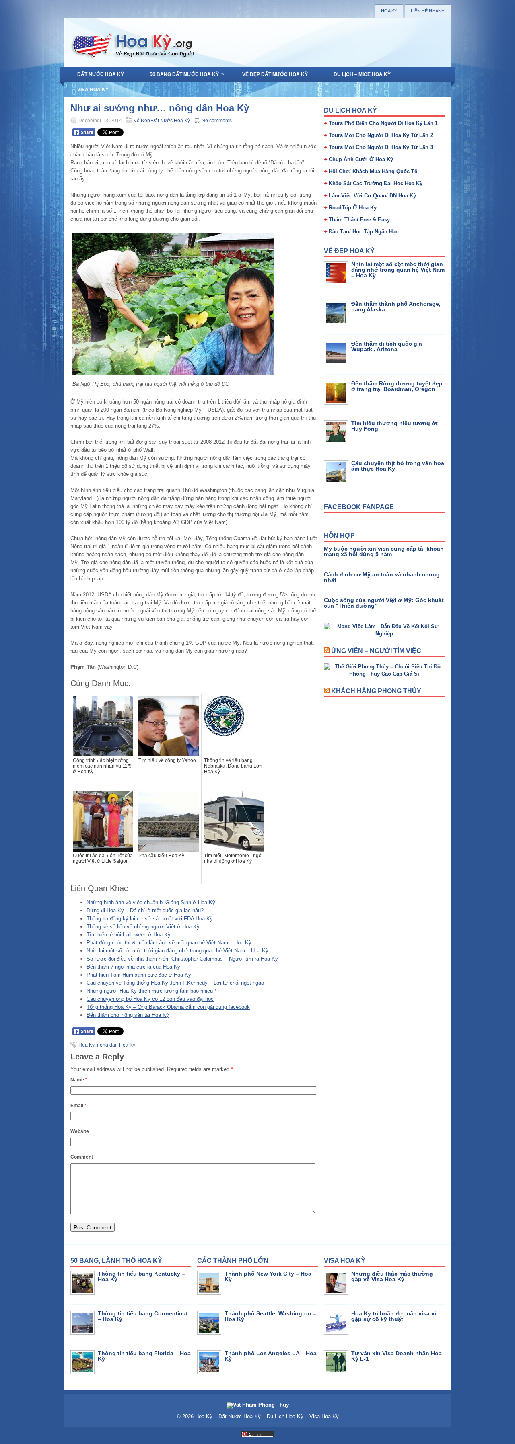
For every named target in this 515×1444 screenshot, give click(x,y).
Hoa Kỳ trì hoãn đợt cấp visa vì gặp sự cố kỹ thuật (393, 1316)
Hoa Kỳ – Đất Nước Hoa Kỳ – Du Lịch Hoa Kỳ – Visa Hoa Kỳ (267, 1416)
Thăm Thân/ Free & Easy (359, 220)
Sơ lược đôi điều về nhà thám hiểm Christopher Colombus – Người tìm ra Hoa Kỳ (182, 959)
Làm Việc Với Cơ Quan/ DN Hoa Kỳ (372, 196)
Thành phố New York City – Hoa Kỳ (268, 1276)
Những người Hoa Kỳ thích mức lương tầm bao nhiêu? (151, 991)
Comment (81, 1157)
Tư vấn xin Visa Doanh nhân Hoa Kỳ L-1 (396, 1356)
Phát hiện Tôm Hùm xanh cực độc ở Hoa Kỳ (139, 975)
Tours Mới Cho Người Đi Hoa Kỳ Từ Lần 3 (381, 147)
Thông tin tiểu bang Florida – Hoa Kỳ (144, 1356)
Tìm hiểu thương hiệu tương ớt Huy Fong (394, 426)
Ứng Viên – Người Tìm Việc (376, 650)
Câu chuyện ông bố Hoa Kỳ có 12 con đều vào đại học (150, 999)
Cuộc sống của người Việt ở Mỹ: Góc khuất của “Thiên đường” (384, 603)
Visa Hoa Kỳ (93, 89)
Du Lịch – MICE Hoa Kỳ (362, 74)
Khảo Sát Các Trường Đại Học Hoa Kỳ (375, 183)
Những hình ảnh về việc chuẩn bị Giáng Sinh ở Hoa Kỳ (151, 902)
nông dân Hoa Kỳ (116, 1045)
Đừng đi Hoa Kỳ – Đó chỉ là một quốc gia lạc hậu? (145, 910)
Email (78, 1105)
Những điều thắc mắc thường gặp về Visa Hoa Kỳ (392, 1276)
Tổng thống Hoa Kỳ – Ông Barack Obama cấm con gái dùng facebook (168, 1007)
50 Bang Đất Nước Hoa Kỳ (187, 74)
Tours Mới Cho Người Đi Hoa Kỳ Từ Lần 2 (381, 135)
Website (79, 1131)
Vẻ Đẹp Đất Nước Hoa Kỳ (275, 74)
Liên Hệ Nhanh (428, 10)
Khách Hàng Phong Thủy (376, 691)
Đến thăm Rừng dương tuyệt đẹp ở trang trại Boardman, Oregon (397, 386)
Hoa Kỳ (389, 10)
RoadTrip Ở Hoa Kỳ (353, 208)
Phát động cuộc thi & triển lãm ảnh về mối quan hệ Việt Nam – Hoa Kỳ (169, 943)
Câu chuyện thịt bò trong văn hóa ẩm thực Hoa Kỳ (397, 466)
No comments (217, 120)
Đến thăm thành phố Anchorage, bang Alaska (396, 307)
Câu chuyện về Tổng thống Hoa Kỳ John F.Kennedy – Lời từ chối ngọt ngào (175, 983)
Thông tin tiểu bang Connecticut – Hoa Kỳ (143, 1316)
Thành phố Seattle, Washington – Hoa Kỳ (270, 1316)
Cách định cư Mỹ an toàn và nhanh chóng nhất (382, 577)
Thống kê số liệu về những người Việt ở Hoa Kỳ (143, 927)
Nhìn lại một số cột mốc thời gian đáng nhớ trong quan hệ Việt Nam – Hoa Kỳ (177, 951)
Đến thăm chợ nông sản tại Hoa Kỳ (128, 1015)
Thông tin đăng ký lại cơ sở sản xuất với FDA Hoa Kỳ (150, 919)
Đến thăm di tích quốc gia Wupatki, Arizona (386, 346)
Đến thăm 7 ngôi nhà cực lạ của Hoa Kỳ (133, 967)
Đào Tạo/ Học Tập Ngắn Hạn (364, 232)
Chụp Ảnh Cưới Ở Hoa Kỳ (361, 159)
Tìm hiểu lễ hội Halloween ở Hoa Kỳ (129, 935)
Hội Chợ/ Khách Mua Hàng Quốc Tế (373, 171)
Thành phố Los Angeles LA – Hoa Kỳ (271, 1356)
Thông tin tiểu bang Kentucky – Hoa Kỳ (141, 1276)
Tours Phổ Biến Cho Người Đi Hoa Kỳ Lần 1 (383, 123)
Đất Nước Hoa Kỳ (100, 74)
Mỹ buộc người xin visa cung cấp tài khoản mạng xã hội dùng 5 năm (384, 551)
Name (78, 1080)
